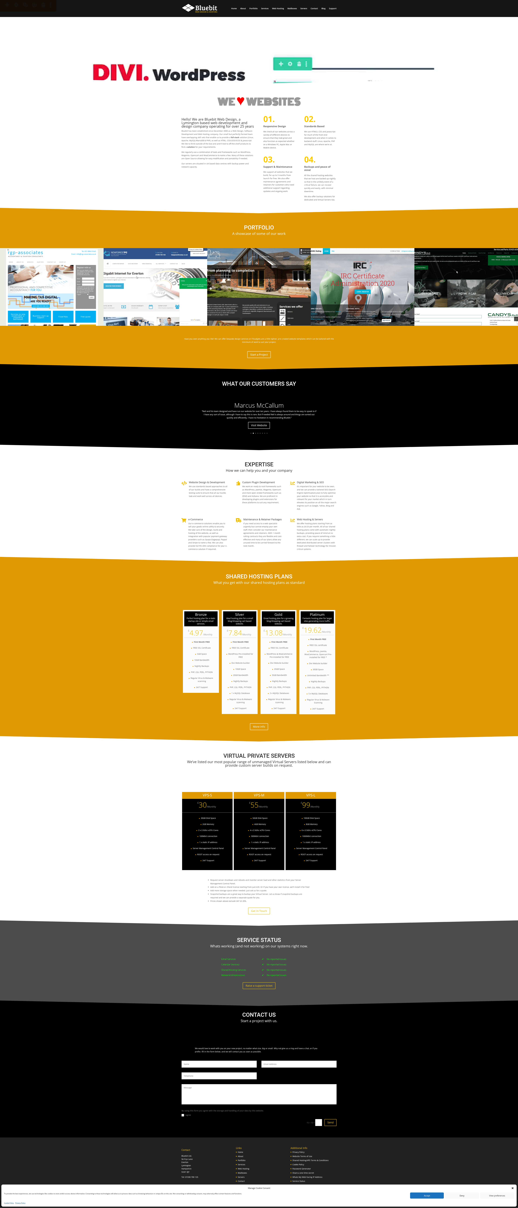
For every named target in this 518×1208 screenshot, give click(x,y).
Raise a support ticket (259, 985)
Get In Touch (259, 911)
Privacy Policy (20, 1203)
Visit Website (259, 427)
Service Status (298, 1181)
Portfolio (253, 9)
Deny (462, 1195)
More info (259, 726)
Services (265, 9)
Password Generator (301, 1168)
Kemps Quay (259, 410)
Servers (303, 9)
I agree (188, 1115)
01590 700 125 (191, 1177)
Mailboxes (292, 9)
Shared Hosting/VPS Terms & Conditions (310, 1160)
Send (330, 1122)
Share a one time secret (303, 1173)
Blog (323, 9)
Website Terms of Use (302, 1156)
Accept (427, 1195)
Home (234, 9)
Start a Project (259, 354)
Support (333, 9)
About (243, 9)
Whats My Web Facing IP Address (307, 1177)
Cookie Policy (9, 1203)
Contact (314, 9)
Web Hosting (278, 9)
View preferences (497, 1195)
